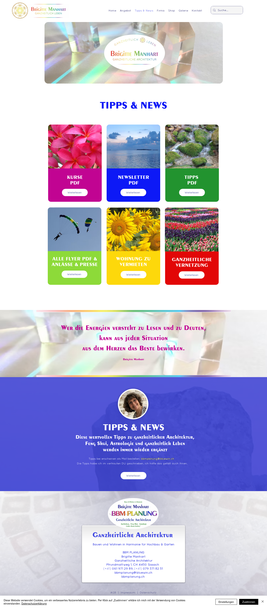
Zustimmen (248, 602)
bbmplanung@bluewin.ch (157, 458)
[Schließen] (262, 602)
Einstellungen (226, 602)
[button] (125, 10)
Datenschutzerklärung (34, 603)
